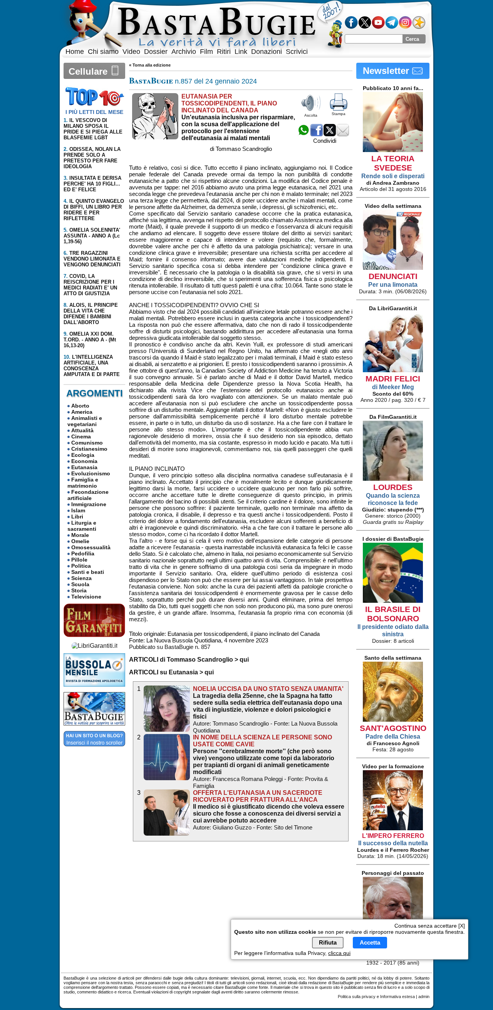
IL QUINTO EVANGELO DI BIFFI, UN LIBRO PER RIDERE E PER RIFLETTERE (94, 209)
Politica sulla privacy (357, 996)
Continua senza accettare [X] (429, 926)
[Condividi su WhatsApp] (303, 134)
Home (74, 51)
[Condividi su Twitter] (330, 134)
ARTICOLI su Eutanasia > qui (171, 672)
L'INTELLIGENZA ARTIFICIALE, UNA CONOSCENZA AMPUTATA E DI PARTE (92, 365)
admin (423, 996)
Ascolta (310, 115)
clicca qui (339, 953)
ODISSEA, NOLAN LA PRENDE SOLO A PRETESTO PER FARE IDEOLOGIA (92, 157)
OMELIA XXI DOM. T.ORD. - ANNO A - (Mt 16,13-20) (90, 339)
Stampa (338, 114)
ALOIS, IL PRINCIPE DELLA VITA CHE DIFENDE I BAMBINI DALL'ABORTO (91, 313)
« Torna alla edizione (150, 65)
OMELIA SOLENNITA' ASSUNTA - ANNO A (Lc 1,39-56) (92, 235)
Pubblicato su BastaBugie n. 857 (169, 647)
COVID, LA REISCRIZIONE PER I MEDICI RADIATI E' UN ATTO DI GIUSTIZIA (90, 284)
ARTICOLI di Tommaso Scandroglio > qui (189, 659)
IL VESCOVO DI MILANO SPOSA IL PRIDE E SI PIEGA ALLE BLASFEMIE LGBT (93, 128)
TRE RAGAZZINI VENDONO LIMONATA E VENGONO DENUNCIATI (92, 259)
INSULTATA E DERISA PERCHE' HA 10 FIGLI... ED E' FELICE (92, 183)
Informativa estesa (397, 996)
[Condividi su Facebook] (316, 134)
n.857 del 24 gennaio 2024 (193, 81)
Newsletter (387, 70)
